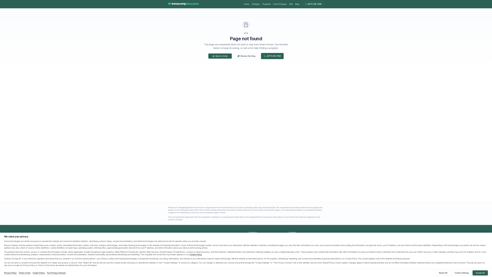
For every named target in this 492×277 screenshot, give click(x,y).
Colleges (256, 4)
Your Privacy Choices (56, 273)
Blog (297, 4)
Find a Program (280, 4)
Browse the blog (248, 56)
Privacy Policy (10, 273)
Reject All (443, 273)
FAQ (291, 4)
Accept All (480, 273)
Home (246, 4)
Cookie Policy (196, 254)
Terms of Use (24, 273)
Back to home (222, 56)
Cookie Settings (462, 273)
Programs (266, 4)
